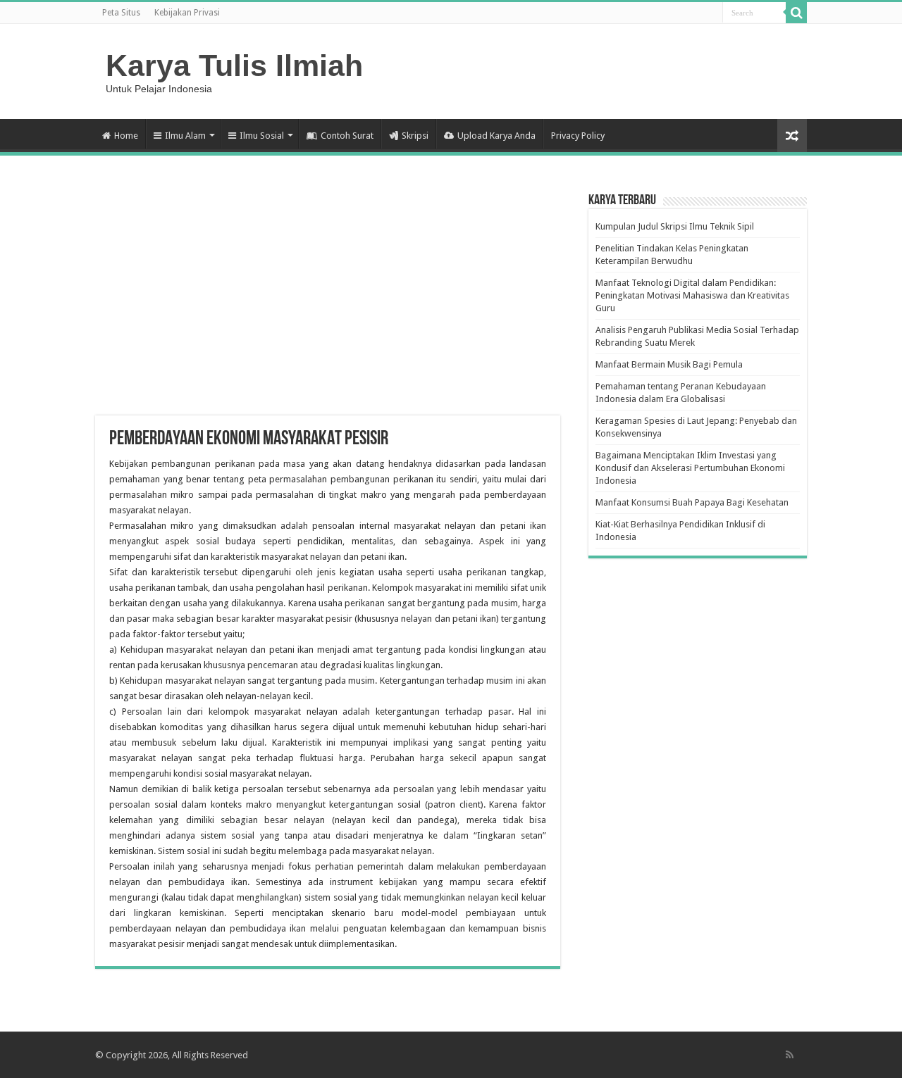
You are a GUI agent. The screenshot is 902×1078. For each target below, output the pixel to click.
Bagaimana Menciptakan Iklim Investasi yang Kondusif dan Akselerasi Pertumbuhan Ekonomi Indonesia (690, 468)
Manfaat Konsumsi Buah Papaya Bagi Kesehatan (692, 502)
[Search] (796, 12)
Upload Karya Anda (496, 135)
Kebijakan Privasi (187, 13)
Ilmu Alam (185, 135)
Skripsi (415, 135)
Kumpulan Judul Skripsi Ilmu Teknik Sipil (674, 226)
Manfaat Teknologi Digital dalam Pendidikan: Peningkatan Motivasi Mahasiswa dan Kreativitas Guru (692, 295)
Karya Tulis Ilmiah (234, 65)
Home (126, 135)
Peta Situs (121, 13)
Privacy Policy (578, 135)
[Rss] (789, 1054)
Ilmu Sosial (262, 135)
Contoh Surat (347, 135)
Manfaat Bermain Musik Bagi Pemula (669, 364)
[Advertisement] (327, 302)
